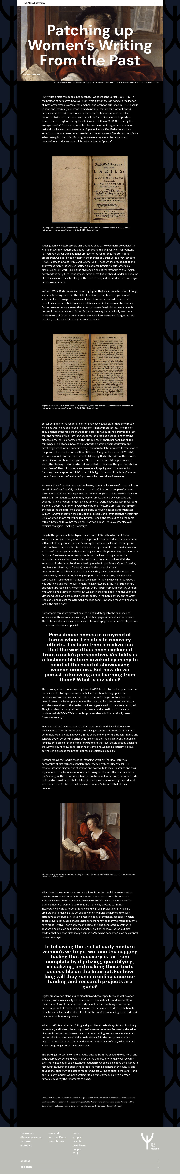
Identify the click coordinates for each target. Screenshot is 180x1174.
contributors (56, 1141)
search (77, 1141)
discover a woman (31, 1137)
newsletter (79, 1145)
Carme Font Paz (32, 74)
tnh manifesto (57, 1137)
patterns (25, 1141)
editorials (26, 1145)
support (77, 1137)
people (77, 1149)
